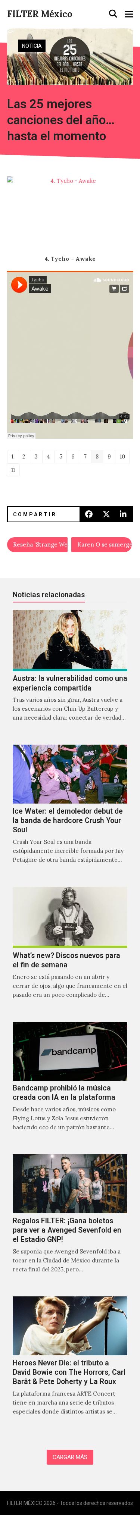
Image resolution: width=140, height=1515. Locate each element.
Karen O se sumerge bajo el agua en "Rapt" (104, 544)
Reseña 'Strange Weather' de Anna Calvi (40, 544)
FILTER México (39, 14)
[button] (113, 13)
